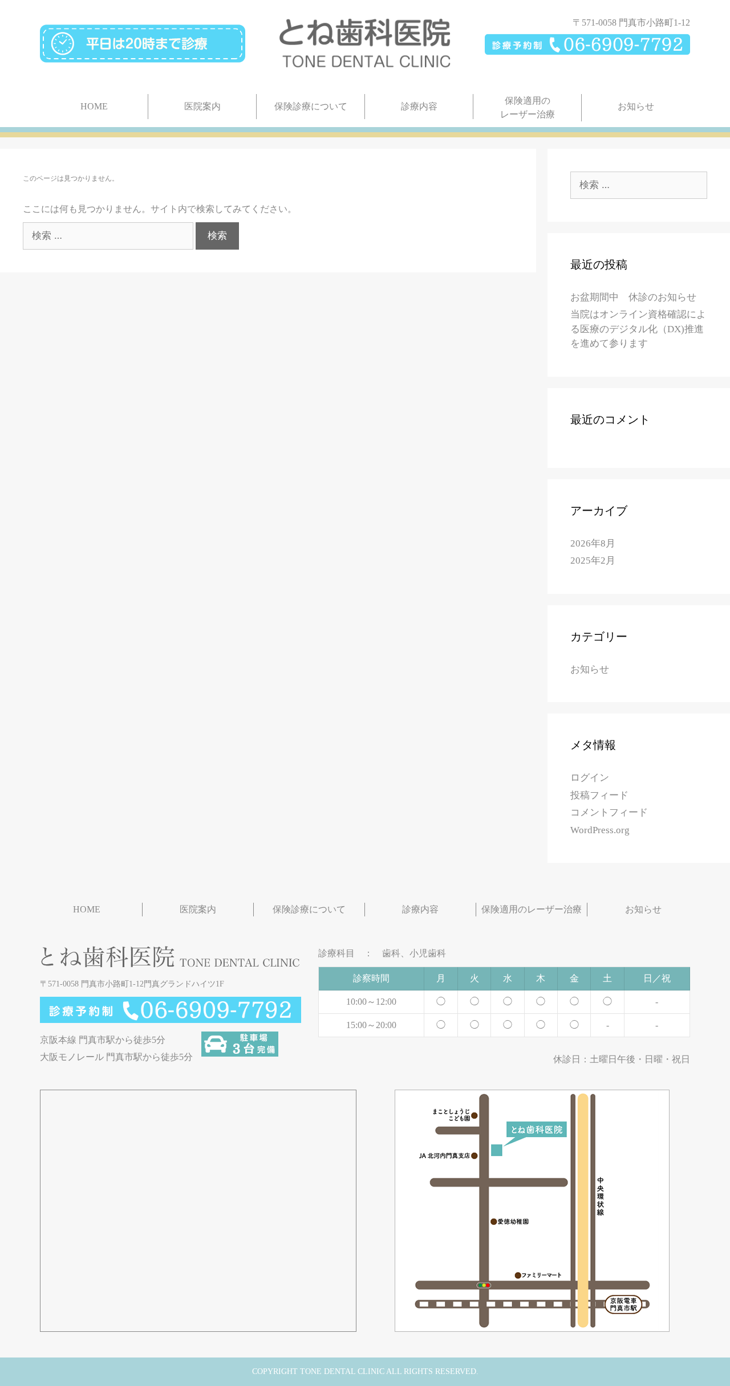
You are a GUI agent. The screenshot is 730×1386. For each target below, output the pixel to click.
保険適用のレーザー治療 (527, 107)
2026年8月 (592, 543)
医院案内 (202, 106)
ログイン (589, 777)
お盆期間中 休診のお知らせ (633, 297)
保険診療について (310, 106)
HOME (94, 106)
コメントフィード (609, 812)
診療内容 (419, 106)
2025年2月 (592, 560)
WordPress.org (600, 830)
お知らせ (636, 106)
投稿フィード (599, 795)
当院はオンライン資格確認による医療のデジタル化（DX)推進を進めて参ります (638, 329)
